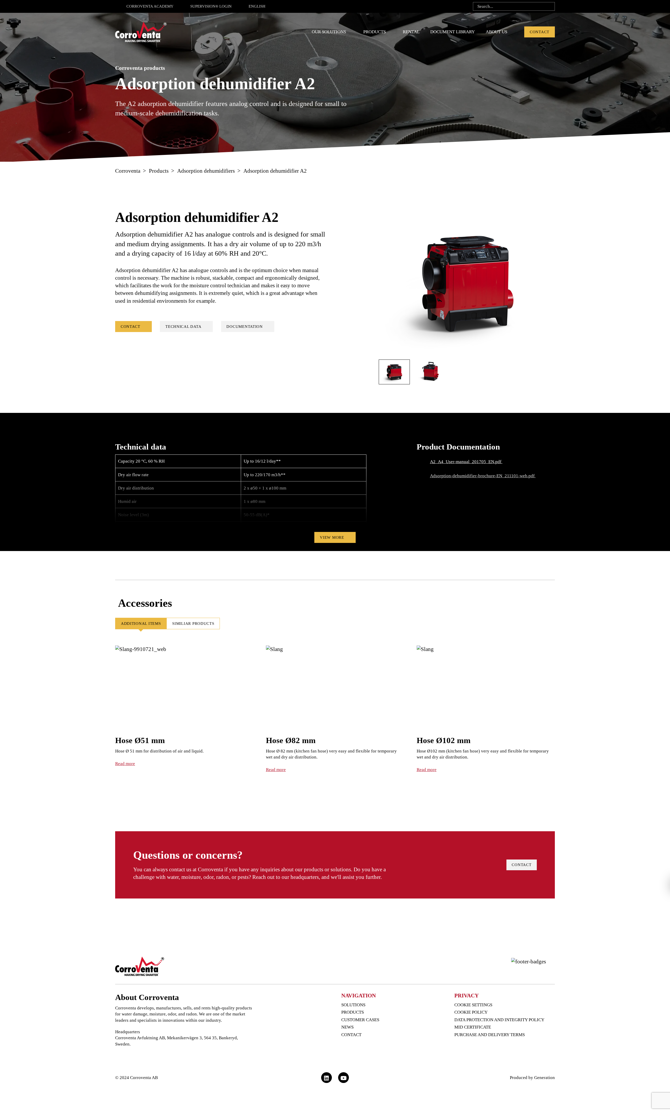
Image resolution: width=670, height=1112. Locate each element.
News (347, 1027)
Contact (539, 32)
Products (374, 31)
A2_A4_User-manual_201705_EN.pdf (466, 461)
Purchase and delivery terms (490, 1034)
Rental (411, 31)
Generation (544, 1077)
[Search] (549, 6)
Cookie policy (471, 1012)
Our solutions (329, 31)
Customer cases (360, 1019)
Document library (452, 31)
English (257, 6)
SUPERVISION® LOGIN (211, 6)
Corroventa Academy (150, 6)
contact (521, 865)
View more (332, 537)
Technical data (183, 326)
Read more (125, 763)
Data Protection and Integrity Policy (499, 1019)
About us (496, 31)
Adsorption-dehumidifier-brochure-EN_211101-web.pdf (483, 475)
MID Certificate (472, 1027)
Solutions (353, 1004)
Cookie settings (473, 1004)
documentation (244, 326)
